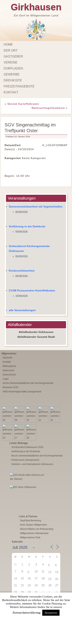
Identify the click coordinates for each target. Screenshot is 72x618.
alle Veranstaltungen (22, 310)
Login (6, 379)
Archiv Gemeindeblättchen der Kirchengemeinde (28, 383)
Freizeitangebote (19, 86)
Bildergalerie (9, 366)
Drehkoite (13, 80)
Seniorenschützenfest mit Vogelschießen (36, 206)
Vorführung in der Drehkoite (27, 226)
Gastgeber (13, 56)
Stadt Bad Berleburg (30, 520)
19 (49, 579)
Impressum (8, 370)
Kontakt (11, 92)
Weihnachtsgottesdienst (48, 107)
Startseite (7, 357)
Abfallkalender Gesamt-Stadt (36, 336)
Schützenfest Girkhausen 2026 (27, 447)
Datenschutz (9, 374)
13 (56, 572)
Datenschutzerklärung (27, 612)
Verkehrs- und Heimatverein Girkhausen (32, 464)
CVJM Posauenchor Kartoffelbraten (32, 290)
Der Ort (11, 50)
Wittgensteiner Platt (30, 537)
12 (49, 572)
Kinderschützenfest (22, 270)
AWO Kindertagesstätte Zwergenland (22, 391)
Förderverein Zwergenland (25, 460)
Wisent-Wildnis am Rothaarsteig (36, 529)
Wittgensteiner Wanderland (34, 533)
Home (8, 44)
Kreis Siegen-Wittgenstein (33, 524)
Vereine (10, 62)
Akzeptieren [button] (51, 612)
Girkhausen (36, 7)
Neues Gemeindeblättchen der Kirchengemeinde (37, 455)
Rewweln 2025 (10, 387)
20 (56, 579)
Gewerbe (12, 74)
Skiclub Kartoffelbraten (23, 103)
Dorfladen (13, 68)
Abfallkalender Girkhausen (36, 332)
